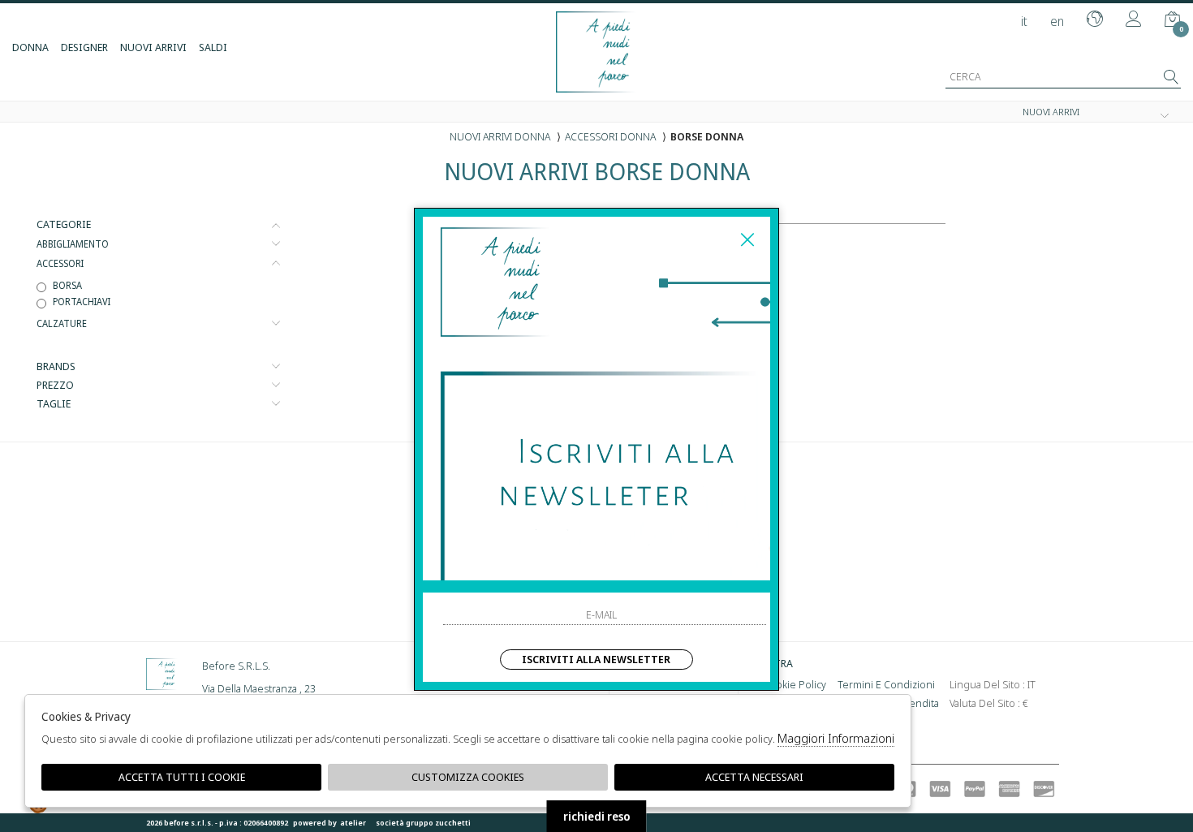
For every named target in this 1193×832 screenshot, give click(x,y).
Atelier (353, 822)
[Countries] (1095, 20)
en (1057, 21)
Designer (84, 47)
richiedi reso (597, 816)
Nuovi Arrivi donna (500, 136)
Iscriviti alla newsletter (596, 659)
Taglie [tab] (54, 404)
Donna (30, 47)
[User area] (1134, 20)
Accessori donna (610, 136)
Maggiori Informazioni (835, 738)
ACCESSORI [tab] (60, 263)
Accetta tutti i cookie (181, 776)
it (1024, 21)
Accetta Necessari (754, 776)
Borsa (67, 284)
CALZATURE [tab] (62, 323)
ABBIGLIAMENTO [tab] (73, 243)
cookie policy (794, 684)
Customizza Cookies (467, 776)
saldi (213, 47)
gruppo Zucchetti (438, 822)
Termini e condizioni (886, 684)
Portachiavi (81, 301)
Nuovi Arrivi (153, 47)
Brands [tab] (56, 366)
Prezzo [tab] (55, 385)
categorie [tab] (64, 224)
